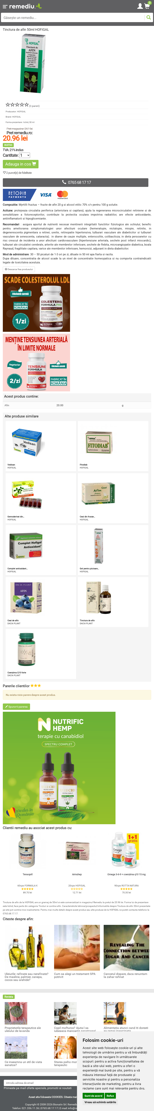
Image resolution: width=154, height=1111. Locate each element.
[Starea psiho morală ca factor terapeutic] (65, 1047)
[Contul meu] (140, 5)
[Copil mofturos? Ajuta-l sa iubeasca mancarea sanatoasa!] (65, 1013)
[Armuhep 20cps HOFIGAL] (77, 850)
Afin (7, 405)
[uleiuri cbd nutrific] (77, 768)
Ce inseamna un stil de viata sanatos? (23, 1064)
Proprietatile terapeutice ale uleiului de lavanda (23, 1029)
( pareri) (34, 105)
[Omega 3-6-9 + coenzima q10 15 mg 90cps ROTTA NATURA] (126, 850)
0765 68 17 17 (79, 182)
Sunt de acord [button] (93, 1095)
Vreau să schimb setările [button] (100, 1102)
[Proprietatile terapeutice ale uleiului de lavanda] (16, 1013)
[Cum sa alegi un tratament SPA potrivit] (77, 947)
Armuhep (77, 874)
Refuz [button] (110, 1095)
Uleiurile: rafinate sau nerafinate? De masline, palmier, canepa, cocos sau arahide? (26, 976)
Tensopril (27, 874)
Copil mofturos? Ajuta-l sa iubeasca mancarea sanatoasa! (75, 1029)
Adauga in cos (18, 164)
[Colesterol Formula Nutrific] (77, 303)
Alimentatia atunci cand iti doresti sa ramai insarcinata (126, 1029)
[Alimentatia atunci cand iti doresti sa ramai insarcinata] (115, 1013)
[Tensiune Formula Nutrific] (77, 362)
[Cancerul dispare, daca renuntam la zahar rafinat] (126, 947)
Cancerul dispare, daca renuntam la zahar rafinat (125, 975)
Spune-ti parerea (18, 706)
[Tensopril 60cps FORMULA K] (27, 850)
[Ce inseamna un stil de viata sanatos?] (16, 1047)
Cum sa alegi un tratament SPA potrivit (74, 975)
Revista (9, 996)
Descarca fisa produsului (20, 269)
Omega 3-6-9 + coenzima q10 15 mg (126, 874)
